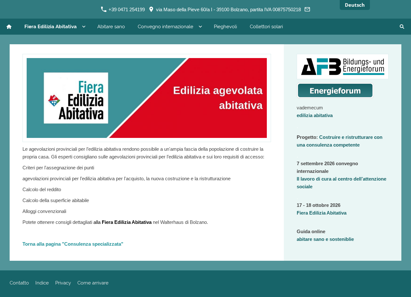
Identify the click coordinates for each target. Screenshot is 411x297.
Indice (42, 283)
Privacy (63, 283)
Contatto (19, 283)
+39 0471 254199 (126, 9)
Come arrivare (93, 283)
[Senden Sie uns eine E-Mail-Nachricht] (307, 9)
